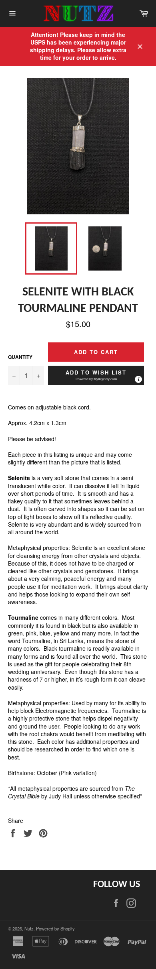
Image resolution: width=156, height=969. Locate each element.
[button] (96, 375)
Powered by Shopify (55, 928)
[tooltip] (138, 379)
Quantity (20, 357)
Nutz (29, 928)
